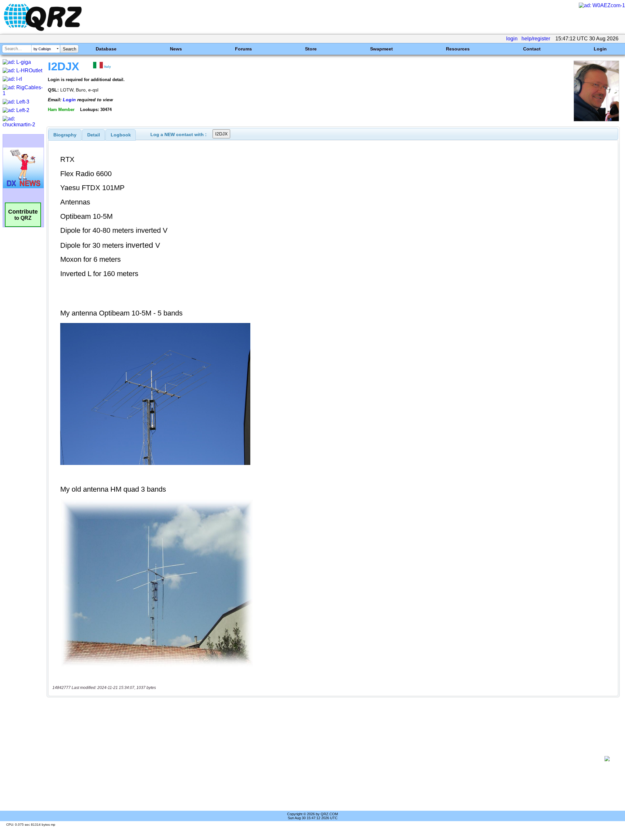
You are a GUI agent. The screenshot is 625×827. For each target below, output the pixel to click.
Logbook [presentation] (121, 134)
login (512, 38)
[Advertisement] (325, 758)
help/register (535, 38)
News (176, 48)
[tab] (65, 134)
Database (106, 48)
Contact (532, 48)
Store (311, 48)
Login (600, 48)
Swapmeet (381, 48)
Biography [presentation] (64, 134)
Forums (243, 48)
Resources (458, 48)
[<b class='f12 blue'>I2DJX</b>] (596, 119)
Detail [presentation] (93, 134)
